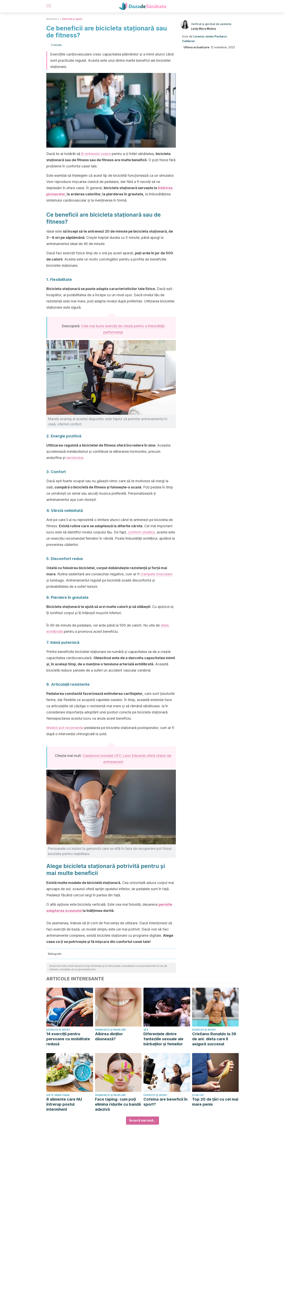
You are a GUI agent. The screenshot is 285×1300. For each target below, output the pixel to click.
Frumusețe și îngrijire (110, 1029)
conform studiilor (141, 532)
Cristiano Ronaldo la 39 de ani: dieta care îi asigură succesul (214, 1039)
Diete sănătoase (58, 1095)
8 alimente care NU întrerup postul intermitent (64, 1104)
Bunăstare (52, 18)
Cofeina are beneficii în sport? (165, 1102)
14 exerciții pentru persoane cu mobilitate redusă (68, 1039)
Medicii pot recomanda (64, 728)
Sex (145, 1029)
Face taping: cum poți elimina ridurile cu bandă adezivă (118, 1104)
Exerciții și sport (72, 18)
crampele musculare (156, 574)
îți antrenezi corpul (96, 154)
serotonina (74, 458)
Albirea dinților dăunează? (109, 1036)
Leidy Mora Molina (203, 28)
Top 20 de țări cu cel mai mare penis (215, 1102)
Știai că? (198, 1095)
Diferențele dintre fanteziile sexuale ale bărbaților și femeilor (163, 1039)
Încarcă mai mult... (142, 1120)
